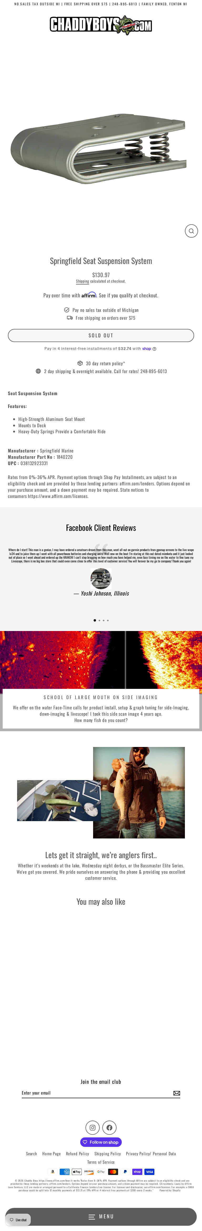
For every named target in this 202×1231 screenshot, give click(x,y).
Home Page (51, 1153)
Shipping (82, 281)
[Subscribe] (176, 1093)
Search (31, 1153)
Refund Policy (77, 1153)
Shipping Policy (107, 1153)
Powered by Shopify (170, 1190)
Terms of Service (101, 1162)
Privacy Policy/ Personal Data (151, 1153)
